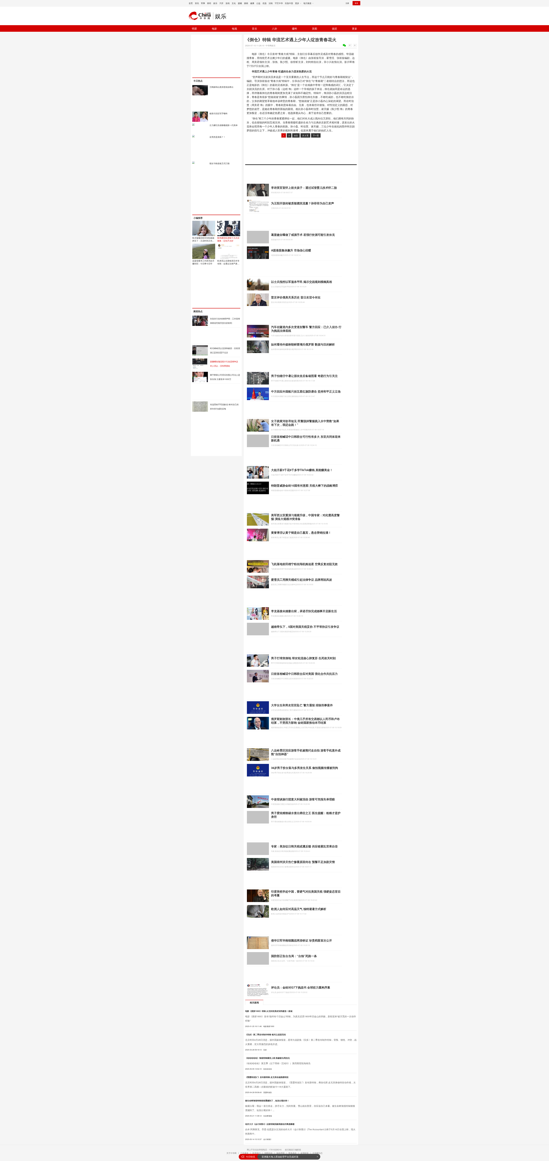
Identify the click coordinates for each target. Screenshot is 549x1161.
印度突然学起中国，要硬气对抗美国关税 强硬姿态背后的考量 (306, 893)
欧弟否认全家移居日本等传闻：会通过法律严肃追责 (228, 263)
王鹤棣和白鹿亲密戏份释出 (221, 87)
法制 (271, 3)
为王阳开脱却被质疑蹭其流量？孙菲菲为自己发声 (302, 203)
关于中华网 (231, 1153)
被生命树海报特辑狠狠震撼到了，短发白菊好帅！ (267, 1100)
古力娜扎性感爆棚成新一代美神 (223, 125)
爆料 (294, 28)
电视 (234, 28)
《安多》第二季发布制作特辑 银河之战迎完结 (265, 1034)
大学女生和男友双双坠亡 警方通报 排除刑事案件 (302, 705)
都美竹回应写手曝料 (218, 113)
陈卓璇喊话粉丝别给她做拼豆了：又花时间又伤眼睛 (203, 240)
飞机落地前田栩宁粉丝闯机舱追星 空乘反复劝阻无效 (304, 564)
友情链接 (305, 1153)
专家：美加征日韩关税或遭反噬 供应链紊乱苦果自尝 (304, 846)
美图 (314, 28)
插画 (246, 3)
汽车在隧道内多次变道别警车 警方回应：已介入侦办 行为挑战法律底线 (306, 329)
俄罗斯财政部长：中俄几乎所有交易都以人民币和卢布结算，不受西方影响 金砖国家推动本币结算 (305, 721)
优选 (264, 3)
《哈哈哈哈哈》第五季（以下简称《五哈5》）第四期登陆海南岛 (278, 1063)
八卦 (274, 28)
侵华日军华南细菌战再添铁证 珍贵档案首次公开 (301, 940)
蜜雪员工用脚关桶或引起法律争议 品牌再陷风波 (301, 579)
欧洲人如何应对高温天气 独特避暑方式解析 (298, 909)
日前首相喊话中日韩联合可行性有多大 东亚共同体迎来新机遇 (306, 438)
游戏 (228, 3)
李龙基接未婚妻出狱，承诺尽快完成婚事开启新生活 (304, 611)
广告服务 (244, 1153)
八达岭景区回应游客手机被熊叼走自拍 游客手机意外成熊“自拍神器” (306, 752)
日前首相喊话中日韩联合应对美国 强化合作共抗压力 (304, 674)
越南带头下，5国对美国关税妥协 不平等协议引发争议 (305, 626)
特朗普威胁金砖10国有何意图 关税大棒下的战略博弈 (304, 485)
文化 (234, 3)
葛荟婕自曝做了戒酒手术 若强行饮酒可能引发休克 (303, 235)
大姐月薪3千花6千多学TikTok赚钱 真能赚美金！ (302, 470)
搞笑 (334, 28)
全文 (296, 135)
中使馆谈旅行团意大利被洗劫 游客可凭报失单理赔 (303, 799)
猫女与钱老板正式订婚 (219, 163)
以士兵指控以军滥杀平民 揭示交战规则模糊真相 (301, 282)
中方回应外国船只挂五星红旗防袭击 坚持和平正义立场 (306, 391)
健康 (252, 3)
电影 (214, 28)
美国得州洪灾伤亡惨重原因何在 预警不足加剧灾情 (303, 862)
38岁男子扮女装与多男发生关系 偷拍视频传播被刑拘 (304, 768)
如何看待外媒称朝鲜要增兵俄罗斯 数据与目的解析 (303, 344)
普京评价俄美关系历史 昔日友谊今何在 (296, 297)
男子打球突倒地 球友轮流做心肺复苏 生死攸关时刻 (303, 658)
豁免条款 (293, 1153)
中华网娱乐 (270, 45)
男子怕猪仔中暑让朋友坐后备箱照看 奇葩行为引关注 (304, 376)
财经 (209, 3)
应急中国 (289, 3)
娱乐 (215, 3)
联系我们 (256, 1153)
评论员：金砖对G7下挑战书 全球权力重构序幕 (300, 987)
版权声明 (281, 1153)
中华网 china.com (201, 15)
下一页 (316, 135)
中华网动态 (318, 1153)
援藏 (240, 3)
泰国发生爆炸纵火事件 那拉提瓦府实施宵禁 (284, 1155)
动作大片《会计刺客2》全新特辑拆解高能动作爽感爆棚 (269, 1124)
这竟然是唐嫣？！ (217, 136)
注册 (347, 3)
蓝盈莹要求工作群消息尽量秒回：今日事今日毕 (203, 262)
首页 (191, 3)
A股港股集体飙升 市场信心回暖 (291, 250)
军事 (203, 3)
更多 (354, 28)
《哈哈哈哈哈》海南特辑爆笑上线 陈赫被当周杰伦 (267, 1057)
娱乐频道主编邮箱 (293, 1149)
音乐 (254, 28)
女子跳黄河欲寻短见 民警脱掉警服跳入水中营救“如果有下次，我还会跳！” (305, 423)
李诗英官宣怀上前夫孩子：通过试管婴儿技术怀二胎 (304, 187)
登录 (356, 3)
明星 (194, 28)
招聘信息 (268, 1153)
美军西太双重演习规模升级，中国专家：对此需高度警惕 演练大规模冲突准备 (305, 517)
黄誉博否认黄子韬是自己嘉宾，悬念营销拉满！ (301, 532)
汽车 (221, 3)
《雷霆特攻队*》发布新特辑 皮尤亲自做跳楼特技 (267, 1077)
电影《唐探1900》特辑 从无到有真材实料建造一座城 (268, 1011)
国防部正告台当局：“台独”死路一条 (294, 956)
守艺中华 (279, 3)
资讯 (197, 3)
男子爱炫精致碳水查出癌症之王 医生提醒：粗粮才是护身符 (306, 815)
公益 (258, 3)
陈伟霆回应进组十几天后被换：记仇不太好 (228, 239)
